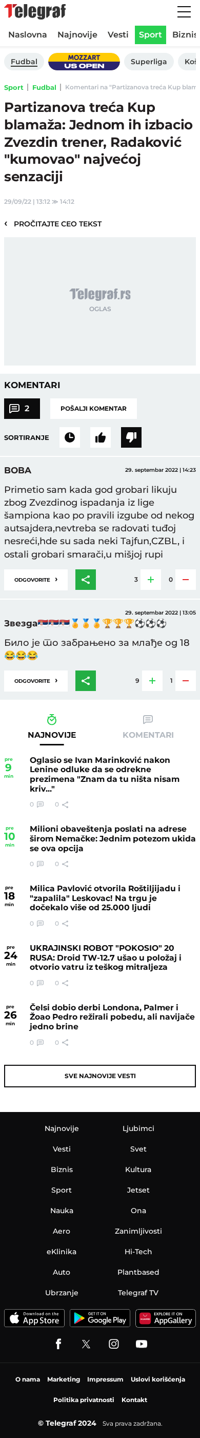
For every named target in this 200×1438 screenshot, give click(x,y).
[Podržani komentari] (100, 437)
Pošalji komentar (94, 408)
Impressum (105, 1379)
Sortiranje (26, 437)
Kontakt (134, 1400)
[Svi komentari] (69, 437)
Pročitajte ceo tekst (53, 223)
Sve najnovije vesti (100, 1076)
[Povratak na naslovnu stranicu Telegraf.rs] (35, 12)
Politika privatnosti (83, 1400)
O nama (27, 1379)
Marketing (63, 1379)
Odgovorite (35, 579)
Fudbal (44, 87)
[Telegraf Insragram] (114, 1344)
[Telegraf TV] (141, 1344)
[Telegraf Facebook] (58, 1344)
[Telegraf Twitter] (86, 1344)
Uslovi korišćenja (158, 1379)
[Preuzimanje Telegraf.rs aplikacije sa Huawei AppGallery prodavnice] (165, 1318)
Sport (14, 87)
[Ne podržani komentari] (131, 437)
